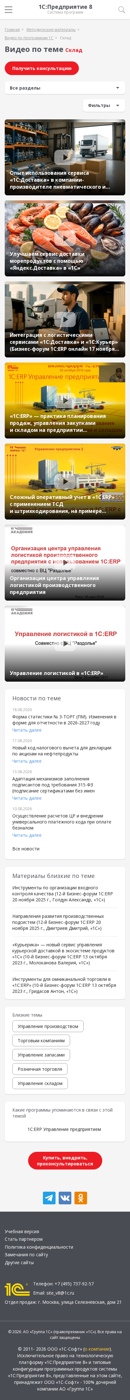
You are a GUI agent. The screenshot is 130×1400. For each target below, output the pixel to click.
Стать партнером (24, 1239)
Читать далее (27, 730)
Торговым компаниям (41, 1040)
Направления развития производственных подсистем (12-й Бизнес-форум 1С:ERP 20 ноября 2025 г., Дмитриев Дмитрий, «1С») (58, 922)
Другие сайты (19, 1262)
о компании (97, 1349)
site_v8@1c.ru (60, 1293)
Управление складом (40, 1083)
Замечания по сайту (26, 1255)
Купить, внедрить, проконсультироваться (65, 1161)
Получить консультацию (42, 68)
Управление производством (48, 1026)
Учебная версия (22, 1231)
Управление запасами (41, 1055)
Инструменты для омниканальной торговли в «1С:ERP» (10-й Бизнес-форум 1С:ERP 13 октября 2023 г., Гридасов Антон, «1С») (64, 985)
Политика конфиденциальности (39, 1247)
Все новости (25, 849)
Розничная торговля (40, 1069)
